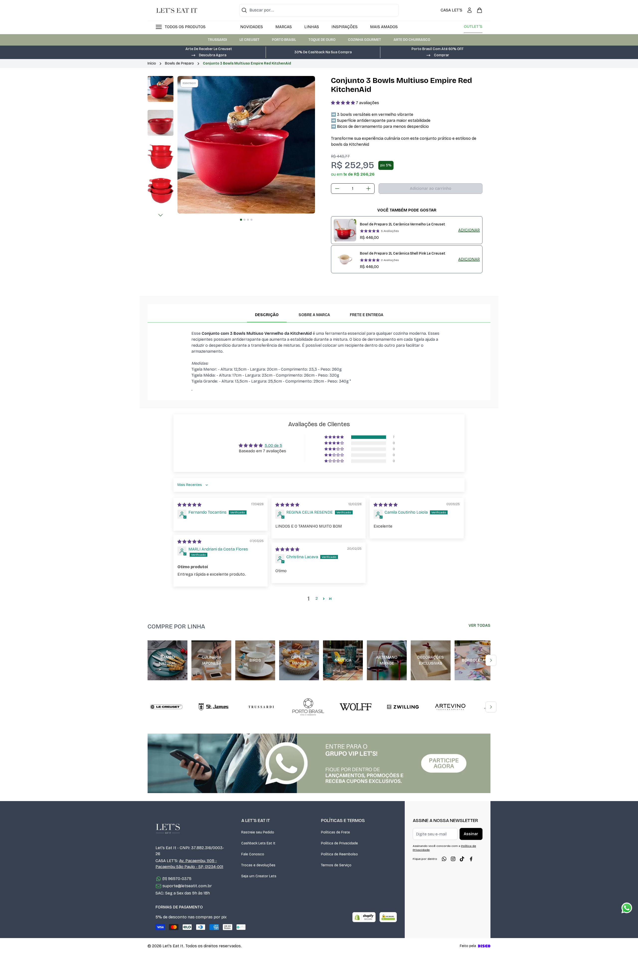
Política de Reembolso (339, 854)
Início (152, 63)
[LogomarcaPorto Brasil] (308, 707)
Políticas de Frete (335, 832)
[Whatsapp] (444, 859)
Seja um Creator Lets (258, 876)
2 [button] (317, 598)
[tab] (241, 220)
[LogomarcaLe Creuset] (166, 707)
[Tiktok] (462, 859)
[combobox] (319, 10)
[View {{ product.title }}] (345, 230)
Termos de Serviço (336, 865)
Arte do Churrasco (412, 40)
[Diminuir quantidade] (337, 189)
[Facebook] (471, 859)
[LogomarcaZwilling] (403, 707)
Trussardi (217, 40)
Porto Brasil (284, 40)
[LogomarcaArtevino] (450, 707)
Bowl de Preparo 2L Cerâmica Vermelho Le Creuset (402, 224)
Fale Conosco (252, 854)
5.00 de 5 (273, 445)
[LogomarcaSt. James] (213, 707)
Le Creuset (249, 40)
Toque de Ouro (322, 40)
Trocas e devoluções (258, 865)
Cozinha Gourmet (364, 40)
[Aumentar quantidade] (368, 189)
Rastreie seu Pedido (257, 832)
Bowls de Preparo (179, 63)
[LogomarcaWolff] (355, 707)
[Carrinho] (479, 10)
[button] (209, 55)
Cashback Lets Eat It (258, 843)
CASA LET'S (451, 10)
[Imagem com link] (319, 763)
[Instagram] (453, 859)
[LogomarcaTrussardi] (261, 707)
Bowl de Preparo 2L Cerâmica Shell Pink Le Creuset (402, 253)
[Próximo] (160, 215)
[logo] (177, 10)
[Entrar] (470, 10)
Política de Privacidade (339, 843)
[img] (189, 504)
